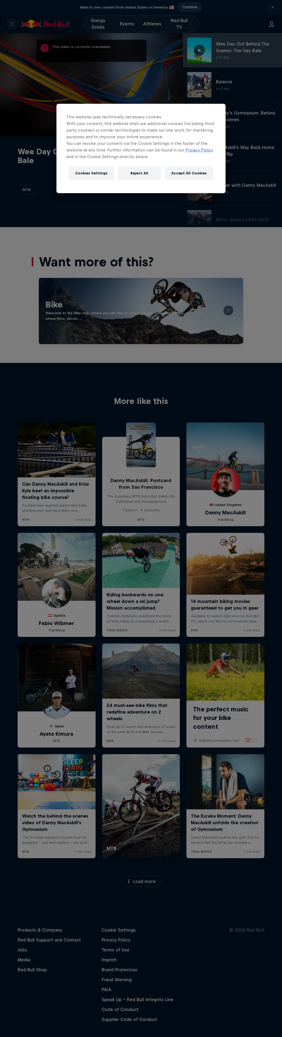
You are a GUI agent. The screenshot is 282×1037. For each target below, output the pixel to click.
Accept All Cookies (189, 173)
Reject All (139, 173)
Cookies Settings (91, 173)
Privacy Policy (199, 150)
